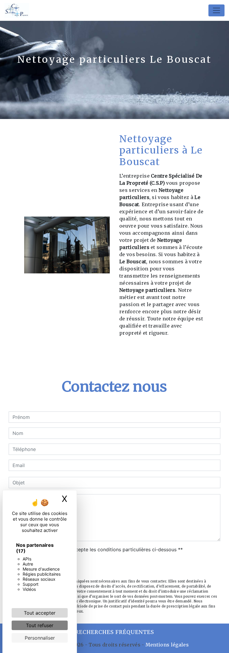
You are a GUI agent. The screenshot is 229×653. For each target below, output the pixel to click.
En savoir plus (165, 348)
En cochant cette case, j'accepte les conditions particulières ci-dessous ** (99, 549)
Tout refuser (39, 625)
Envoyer (114, 566)
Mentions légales (166, 645)
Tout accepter (39, 613)
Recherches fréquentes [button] (114, 632)
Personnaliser (40, 638)
